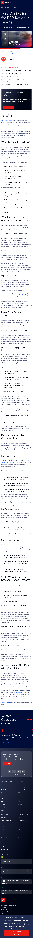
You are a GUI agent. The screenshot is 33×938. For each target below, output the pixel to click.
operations (5, 7)
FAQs (19, 793)
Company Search (5, 838)
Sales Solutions (5, 784)
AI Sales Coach (5, 801)
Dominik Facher (7, 743)
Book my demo (8, 107)
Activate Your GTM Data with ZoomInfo (14, 84)
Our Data (3, 817)
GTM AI (3, 807)
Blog (19, 817)
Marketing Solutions (6, 787)
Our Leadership (21, 787)
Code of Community (6, 823)
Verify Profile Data (5, 829)
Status (2, 913)
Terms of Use (4, 909)
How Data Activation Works (11, 73)
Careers (19, 795)
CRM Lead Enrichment (6, 798)
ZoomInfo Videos (22, 823)
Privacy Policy (4, 907)
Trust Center (21, 832)
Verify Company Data (6, 826)
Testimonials (21, 801)
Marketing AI (4, 810)
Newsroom (20, 798)
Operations (10, 51)
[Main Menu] (31, 2)
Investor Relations (22, 790)
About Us (20, 784)
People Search (4, 835)
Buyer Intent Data (5, 795)
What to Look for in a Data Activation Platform (14, 80)
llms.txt (20, 804)
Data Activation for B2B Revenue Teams (11, 53)
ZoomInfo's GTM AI (20, 692)
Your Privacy (21, 835)
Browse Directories (5, 832)
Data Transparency (6, 820)
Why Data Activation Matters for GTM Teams (16, 70)
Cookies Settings (4, 911)
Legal (19, 840)
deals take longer (24, 295)
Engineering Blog (22, 829)
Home (2, 51)
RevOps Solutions (5, 790)
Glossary (20, 838)
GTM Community (22, 820)
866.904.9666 (4, 849)
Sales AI (3, 804)
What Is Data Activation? (10, 67)
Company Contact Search (7, 793)
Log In (2, 846)
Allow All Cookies (16, 931)
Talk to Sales (5, 702)
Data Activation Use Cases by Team (13, 76)
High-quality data (6, 120)
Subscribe (7, 763)
